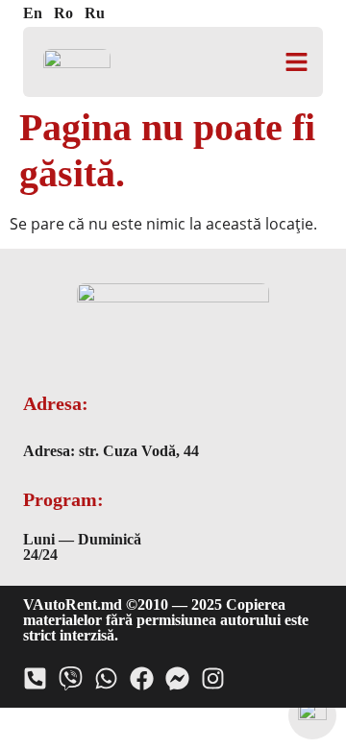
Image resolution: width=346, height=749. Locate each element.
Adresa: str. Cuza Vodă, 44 (111, 451)
